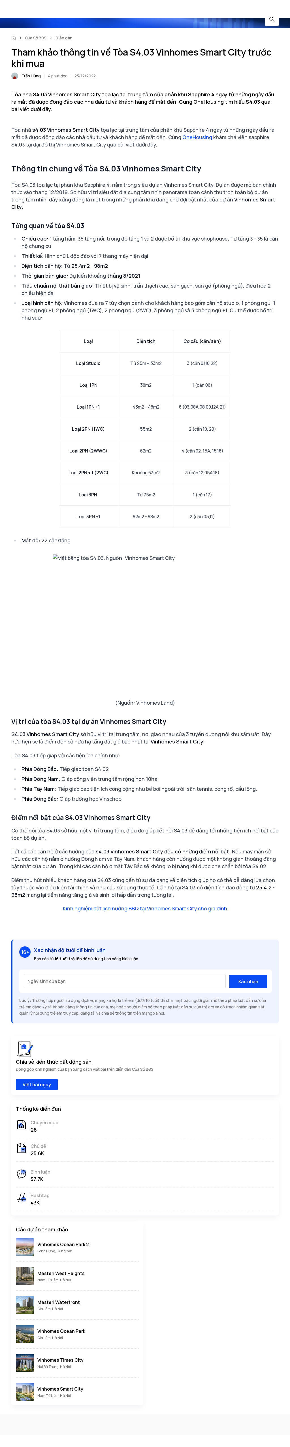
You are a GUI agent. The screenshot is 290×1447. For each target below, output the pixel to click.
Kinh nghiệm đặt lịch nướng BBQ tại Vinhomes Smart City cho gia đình (145, 908)
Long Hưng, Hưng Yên (54, 1251)
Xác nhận (248, 981)
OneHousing (197, 137)
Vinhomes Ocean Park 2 (63, 1244)
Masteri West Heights (61, 1273)
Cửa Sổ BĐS (35, 38)
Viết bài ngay (37, 1084)
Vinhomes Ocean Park (61, 1331)
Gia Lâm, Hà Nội (50, 1308)
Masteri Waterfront (58, 1302)
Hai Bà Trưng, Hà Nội (54, 1366)
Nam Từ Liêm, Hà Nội (54, 1280)
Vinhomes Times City (60, 1360)
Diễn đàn (64, 38)
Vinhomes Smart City (60, 1389)
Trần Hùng (31, 75)
